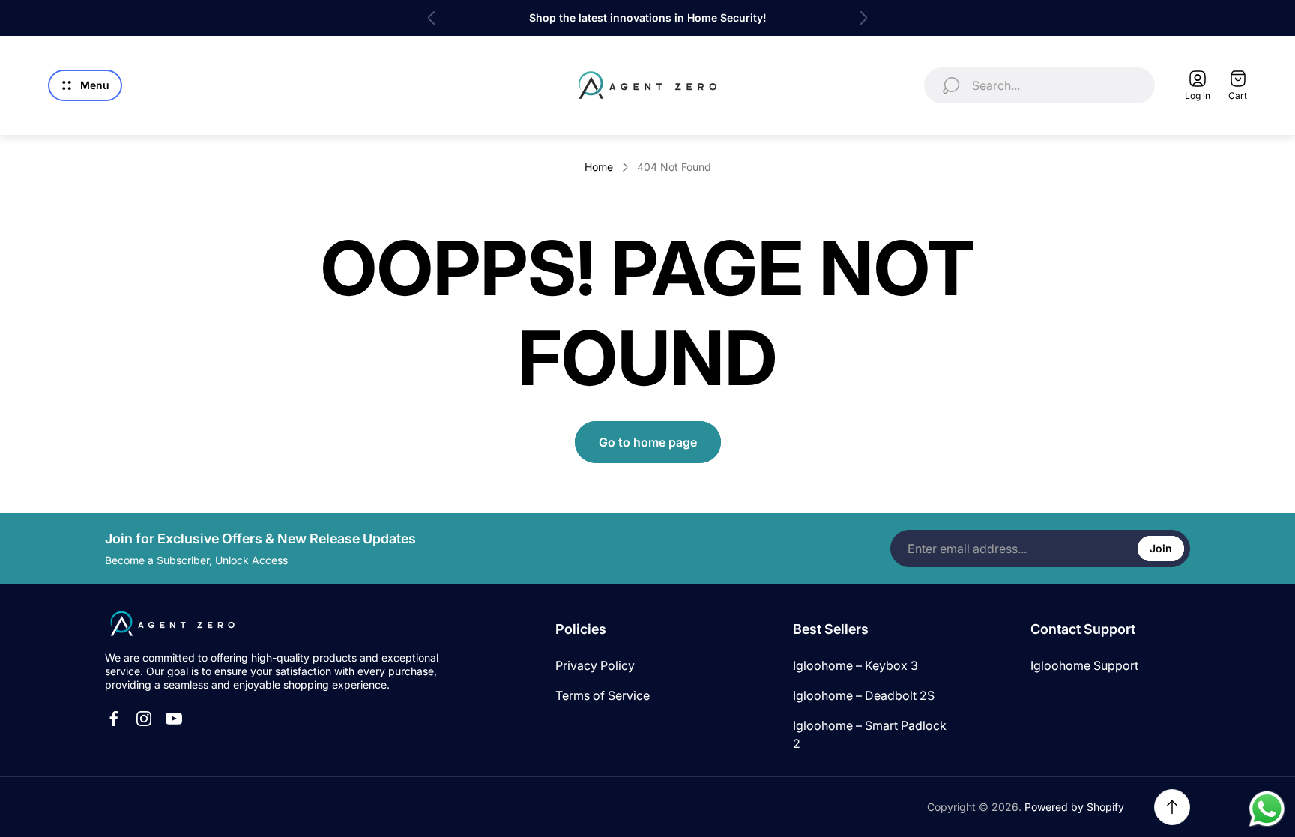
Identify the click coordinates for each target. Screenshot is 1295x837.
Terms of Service (602, 695)
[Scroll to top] (1172, 807)
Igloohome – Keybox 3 (855, 665)
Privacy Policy (595, 665)
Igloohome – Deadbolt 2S (864, 695)
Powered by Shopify (1074, 806)
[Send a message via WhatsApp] (1267, 809)
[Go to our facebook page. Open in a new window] (114, 719)
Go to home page (648, 442)
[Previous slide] (432, 18)
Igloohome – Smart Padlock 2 (870, 734)
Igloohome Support (1084, 665)
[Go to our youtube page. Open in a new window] (174, 719)
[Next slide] (863, 18)
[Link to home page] (172, 623)
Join (1161, 548)
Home (599, 166)
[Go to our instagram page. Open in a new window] (144, 719)
